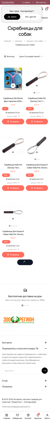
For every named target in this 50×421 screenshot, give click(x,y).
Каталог (18, 41)
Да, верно (12, 16)
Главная (7, 41)
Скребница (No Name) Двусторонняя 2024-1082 (13, 100)
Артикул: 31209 (12, 183)
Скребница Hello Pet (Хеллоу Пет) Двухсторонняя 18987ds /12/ (13, 166)
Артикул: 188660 (36, 116)
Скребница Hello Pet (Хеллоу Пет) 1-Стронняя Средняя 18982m (37, 100)
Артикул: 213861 (12, 116)
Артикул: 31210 (35, 183)
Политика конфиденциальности (16, 406)
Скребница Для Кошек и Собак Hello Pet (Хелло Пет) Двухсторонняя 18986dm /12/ (37, 166)
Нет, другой (30, 16)
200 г (6, 242)
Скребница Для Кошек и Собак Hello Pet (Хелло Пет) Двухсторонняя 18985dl (13, 233)
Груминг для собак (35, 41)
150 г (30, 108)
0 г (5, 108)
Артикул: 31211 (12, 249)
